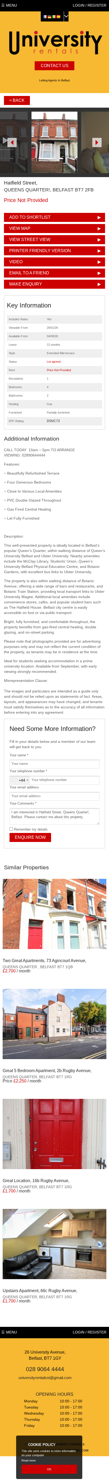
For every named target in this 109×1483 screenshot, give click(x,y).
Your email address (24, 787)
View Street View (29, 239)
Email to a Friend (29, 273)
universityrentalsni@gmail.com (45, 1377)
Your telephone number (28, 771)
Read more (28, 1460)
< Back (17, 100)
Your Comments (23, 803)
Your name (19, 755)
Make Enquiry (25, 284)
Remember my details (31, 829)
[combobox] (20, 780)
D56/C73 (53, 421)
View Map (19, 228)
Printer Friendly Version (40, 250)
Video (15, 262)
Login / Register (89, 5)
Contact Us (55, 65)
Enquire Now (30, 837)
